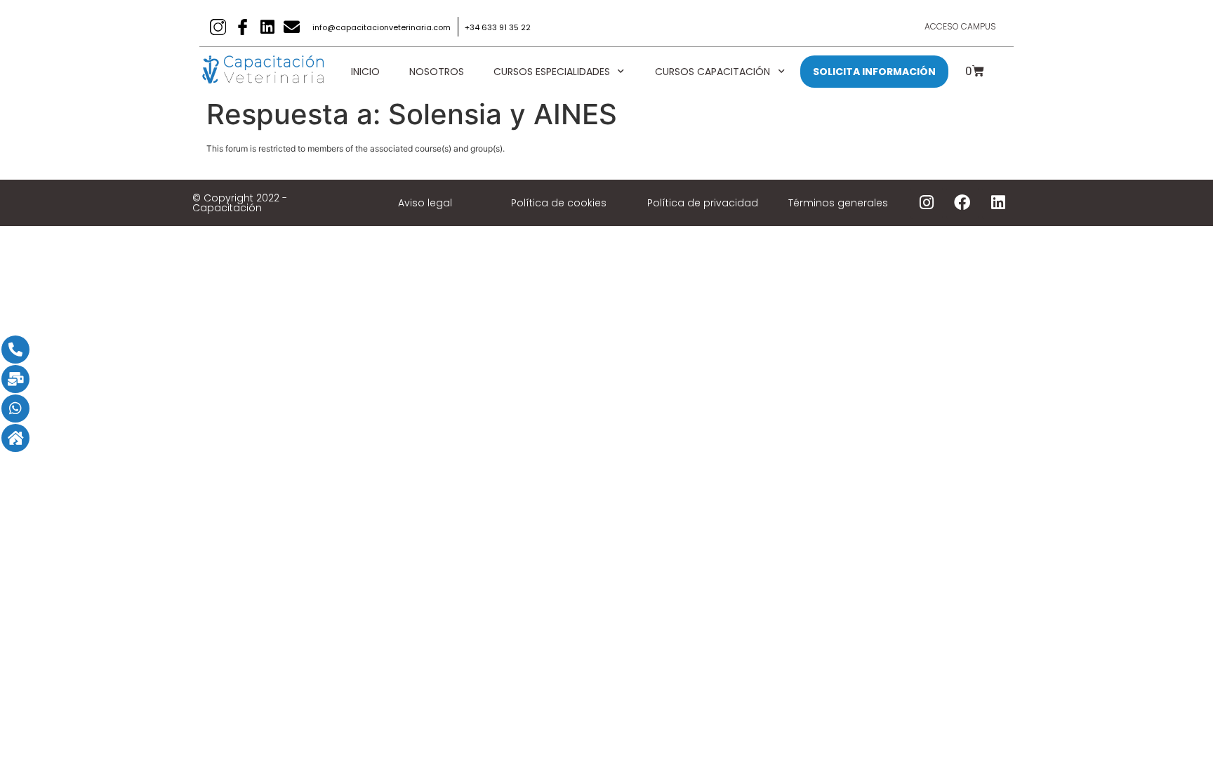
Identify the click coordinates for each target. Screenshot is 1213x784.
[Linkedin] (267, 27)
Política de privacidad (702, 203)
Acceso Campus (960, 26)
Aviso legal (425, 203)
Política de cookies (558, 203)
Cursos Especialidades (551, 72)
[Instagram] (926, 203)
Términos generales (838, 203)
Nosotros (436, 72)
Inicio (365, 72)
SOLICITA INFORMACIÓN (874, 72)
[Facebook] (962, 203)
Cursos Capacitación (712, 72)
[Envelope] (292, 27)
